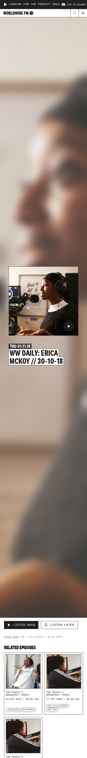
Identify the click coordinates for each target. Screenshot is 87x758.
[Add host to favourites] (22, 637)
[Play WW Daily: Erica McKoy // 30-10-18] (69, 326)
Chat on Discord (76, 4)
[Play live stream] (5, 4)
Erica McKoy (12, 637)
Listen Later (62, 625)
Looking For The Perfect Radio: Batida (42, 4)
